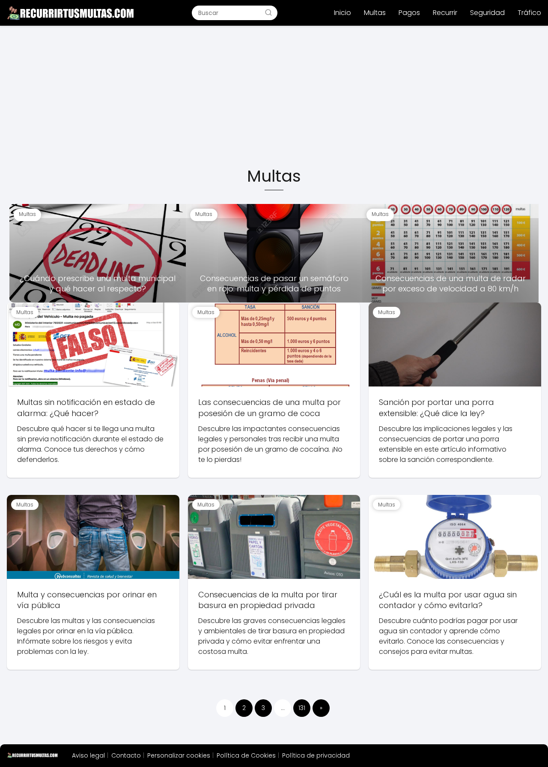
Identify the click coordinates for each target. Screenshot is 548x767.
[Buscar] (268, 12)
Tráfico (529, 13)
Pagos (409, 13)
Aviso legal (88, 755)
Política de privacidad (316, 755)
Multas (375, 13)
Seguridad (487, 13)
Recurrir (445, 13)
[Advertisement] (274, 97)
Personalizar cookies (178, 755)
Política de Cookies (246, 755)
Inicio (342, 13)
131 (301, 708)
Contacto (126, 755)
